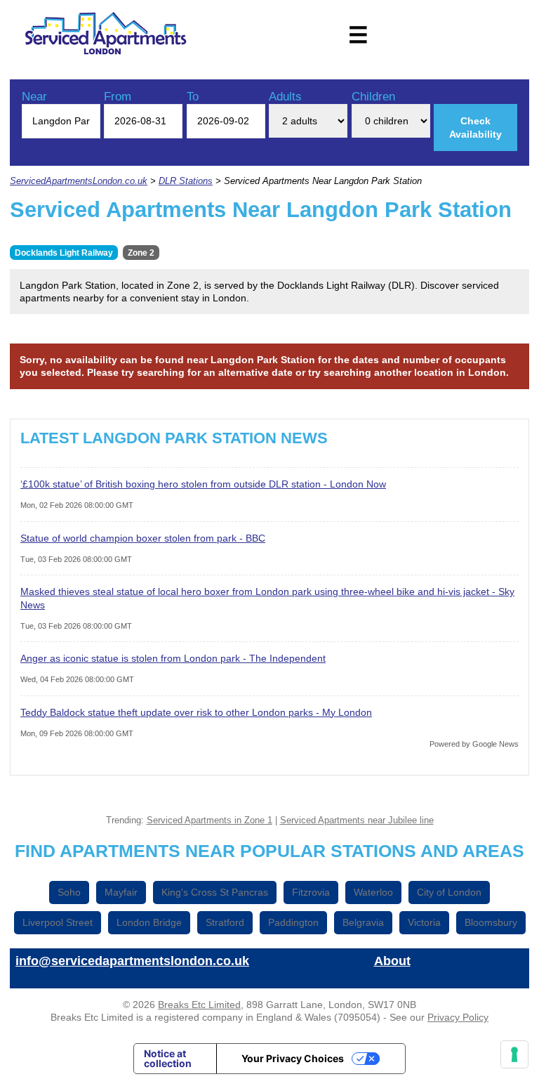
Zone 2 (141, 253)
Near (34, 96)
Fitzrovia (311, 892)
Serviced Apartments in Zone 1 (209, 820)
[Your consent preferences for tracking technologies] (514, 1054)
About (392, 961)
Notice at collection (168, 1058)
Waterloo (373, 892)
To (193, 96)
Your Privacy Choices (292, 1058)
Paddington (293, 922)
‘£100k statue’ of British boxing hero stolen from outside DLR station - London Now (203, 484)
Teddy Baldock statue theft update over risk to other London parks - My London (196, 712)
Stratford (225, 922)
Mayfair (121, 892)
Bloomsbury (491, 922)
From (117, 96)
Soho (69, 892)
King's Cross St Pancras (214, 892)
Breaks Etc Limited (199, 1004)
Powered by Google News (474, 744)
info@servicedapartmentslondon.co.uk (132, 961)
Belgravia (363, 922)
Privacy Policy (457, 1017)
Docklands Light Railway (64, 253)
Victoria (424, 922)
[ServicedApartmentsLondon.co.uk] (105, 35)
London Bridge (149, 922)
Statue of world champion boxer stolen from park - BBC (142, 538)
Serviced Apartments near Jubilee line (357, 820)
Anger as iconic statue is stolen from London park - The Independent (173, 658)
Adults (285, 96)
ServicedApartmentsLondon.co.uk (78, 181)
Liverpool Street (57, 922)
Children (373, 96)
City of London (449, 892)
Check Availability (475, 127)
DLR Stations (186, 181)
